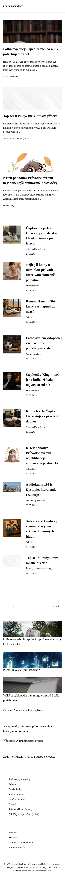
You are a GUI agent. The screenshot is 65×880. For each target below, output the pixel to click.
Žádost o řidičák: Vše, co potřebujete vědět (29, 756)
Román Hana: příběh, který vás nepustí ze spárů (42, 306)
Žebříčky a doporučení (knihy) (16, 138)
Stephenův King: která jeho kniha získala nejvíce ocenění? (42, 380)
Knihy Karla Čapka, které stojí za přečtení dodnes (42, 416)
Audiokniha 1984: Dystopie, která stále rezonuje (41, 490)
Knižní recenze (32, 286)
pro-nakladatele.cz (13, 6)
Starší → (57, 606)
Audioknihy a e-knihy (35, 500)
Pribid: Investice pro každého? (21, 670)
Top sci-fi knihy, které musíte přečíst (30, 116)
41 (43, 606)
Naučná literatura (10, 77)
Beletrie (29, 317)
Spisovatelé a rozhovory (36, 249)
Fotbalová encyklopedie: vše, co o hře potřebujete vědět (44, 343)
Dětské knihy (9, 205)
